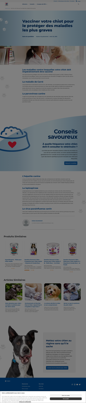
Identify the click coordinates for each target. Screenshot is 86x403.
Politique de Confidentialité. (25, 401)
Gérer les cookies (66, 395)
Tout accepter (66, 398)
